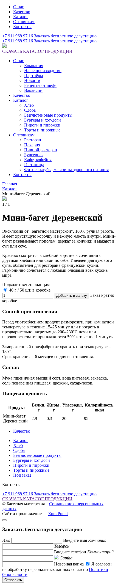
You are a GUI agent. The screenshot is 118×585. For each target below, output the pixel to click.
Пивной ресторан (40, 149)
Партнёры (33, 75)
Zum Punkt (58, 513)
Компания (33, 65)
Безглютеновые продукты (48, 115)
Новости (32, 80)
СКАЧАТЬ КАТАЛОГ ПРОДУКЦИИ (37, 51)
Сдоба (30, 110)
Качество (21, 11)
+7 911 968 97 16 (17, 36)
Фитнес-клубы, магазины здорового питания (66, 169)
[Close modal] (4, 520)
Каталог (20, 16)
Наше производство (42, 70)
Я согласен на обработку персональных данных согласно (57, 569)
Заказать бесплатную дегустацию (65, 36)
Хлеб (29, 105)
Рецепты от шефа (40, 85)
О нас (18, 6)
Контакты (22, 26)
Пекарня (32, 144)
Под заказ (22, 475)
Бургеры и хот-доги (42, 120)
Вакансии (33, 90)
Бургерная (33, 154)
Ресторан (32, 140)
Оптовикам (24, 21)
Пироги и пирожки (42, 125)
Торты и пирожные (42, 130)
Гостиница (34, 164)
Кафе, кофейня (38, 159)
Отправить (13, 580)
